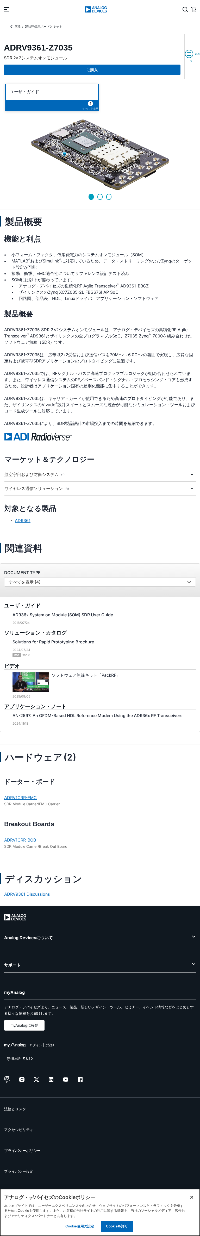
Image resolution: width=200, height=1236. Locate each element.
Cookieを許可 (117, 1226)
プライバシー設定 (18, 1171)
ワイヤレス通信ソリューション (36, 488)
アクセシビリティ (18, 1129)
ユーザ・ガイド (24, 91)
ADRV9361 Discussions (27, 894)
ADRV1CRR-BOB (20, 840)
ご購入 (92, 69)
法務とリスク (15, 1109)
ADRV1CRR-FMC (20, 797)
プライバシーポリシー (22, 1150)
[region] (100, 1212)
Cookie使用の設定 (79, 1226)
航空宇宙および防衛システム (34, 474)
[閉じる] (191, 1197)
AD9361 (22, 520)
